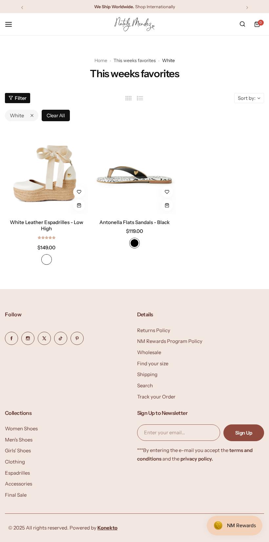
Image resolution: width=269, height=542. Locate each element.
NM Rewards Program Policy (169, 341)
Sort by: (247, 98)
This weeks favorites (135, 60)
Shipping (147, 374)
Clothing (15, 462)
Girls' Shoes (18, 450)
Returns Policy (153, 330)
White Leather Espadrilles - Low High (46, 225)
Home (100, 60)
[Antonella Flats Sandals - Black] (134, 172)
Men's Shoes (18, 440)
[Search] (242, 24)
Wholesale (149, 352)
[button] (22, 7)
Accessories (18, 484)
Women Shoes (21, 428)
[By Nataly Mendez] (134, 24)
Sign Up (243, 433)
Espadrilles (17, 473)
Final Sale (16, 495)
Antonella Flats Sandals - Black (134, 222)
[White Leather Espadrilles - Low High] (46, 172)
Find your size (152, 363)
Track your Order (156, 397)
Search (145, 385)
